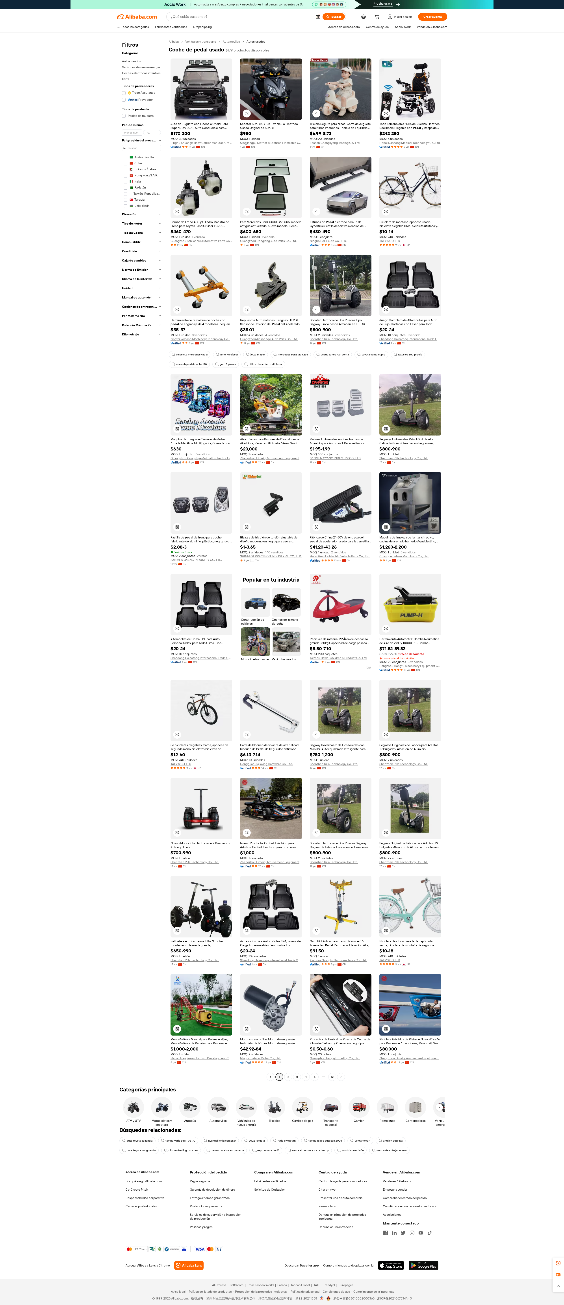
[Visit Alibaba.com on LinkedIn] (394, 1232)
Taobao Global (300, 1285)
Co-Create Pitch (137, 1189)
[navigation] (141, 560)
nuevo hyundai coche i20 (191, 364)
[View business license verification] (322, 1298)
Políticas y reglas (201, 1227)
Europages (346, 1285)
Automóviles (231, 41)
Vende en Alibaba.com (398, 1181)
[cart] (378, 17)
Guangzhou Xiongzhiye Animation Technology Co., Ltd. (201, 458)
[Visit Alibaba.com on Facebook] (385, 1232)
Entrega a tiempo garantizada (210, 1198)
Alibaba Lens (146, 1265)
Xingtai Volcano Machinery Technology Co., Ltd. (201, 339)
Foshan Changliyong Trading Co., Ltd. (335, 143)
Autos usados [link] (256, 41)
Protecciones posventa (206, 1206)
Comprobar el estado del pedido (405, 1198)
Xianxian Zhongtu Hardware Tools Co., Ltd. (338, 960)
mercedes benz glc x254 (293, 354)
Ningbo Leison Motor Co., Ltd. (260, 1058)
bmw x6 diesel (229, 354)
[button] (318, 16)
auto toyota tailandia (140, 1140)
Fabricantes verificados (270, 1181)
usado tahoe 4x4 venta (335, 354)
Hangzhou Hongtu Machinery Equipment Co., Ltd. (410, 666)
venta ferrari (362, 1140)
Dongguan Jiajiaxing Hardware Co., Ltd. (266, 764)
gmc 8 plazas (228, 364)
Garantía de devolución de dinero (212, 1189)
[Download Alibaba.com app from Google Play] (423, 1265)
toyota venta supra (373, 354)
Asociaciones (392, 1214)
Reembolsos (327, 1206)
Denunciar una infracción (336, 1227)
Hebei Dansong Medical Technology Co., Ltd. (409, 143)
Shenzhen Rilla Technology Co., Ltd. (334, 339)
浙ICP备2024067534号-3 (394, 1298)
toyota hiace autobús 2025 (325, 1140)
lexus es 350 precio (410, 354)
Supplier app (309, 1265)
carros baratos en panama (227, 1150)
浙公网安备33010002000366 (354, 1298)
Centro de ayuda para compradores (343, 1181)
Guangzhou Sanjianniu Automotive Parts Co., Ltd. (201, 241)
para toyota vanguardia (141, 1150)
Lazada (282, 1285)
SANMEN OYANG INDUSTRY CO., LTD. (335, 458)
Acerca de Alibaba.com (142, 1172)
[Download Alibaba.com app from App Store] (391, 1265)
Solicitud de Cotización (270, 1189)
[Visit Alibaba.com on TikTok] (429, 1232)
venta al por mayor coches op (310, 1150)
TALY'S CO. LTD (389, 241)
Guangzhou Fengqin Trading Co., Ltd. (335, 1058)
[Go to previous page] (271, 1077)
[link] (558, 1263)
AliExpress (219, 1285)
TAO (316, 1285)
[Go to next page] (341, 1077)
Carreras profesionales (141, 1206)
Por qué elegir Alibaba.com (144, 1181)
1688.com (236, 1285)
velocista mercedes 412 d (192, 354)
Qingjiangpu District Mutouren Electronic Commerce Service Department (271, 143)
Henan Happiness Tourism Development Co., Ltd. (201, 1058)
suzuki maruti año (353, 1150)
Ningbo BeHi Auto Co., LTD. (328, 241)
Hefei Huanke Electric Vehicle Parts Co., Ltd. (340, 556)
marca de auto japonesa (392, 1150)
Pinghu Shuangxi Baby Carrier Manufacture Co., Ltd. (201, 143)
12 (332, 1076)
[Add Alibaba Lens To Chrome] (189, 1265)
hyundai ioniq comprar (222, 1140)
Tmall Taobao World (260, 1285)
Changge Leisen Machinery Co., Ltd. (404, 556)
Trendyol (329, 1285)
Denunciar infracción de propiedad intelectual (342, 1216)
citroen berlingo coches (183, 1150)
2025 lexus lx (257, 1140)
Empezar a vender (395, 1189)
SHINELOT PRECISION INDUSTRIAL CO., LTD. (271, 556)
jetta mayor (257, 354)
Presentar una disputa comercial (341, 1198)
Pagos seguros (200, 1181)
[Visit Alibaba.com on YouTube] (420, 1232)
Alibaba (174, 41)
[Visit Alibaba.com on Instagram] (412, 1232)
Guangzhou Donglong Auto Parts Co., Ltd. (268, 241)
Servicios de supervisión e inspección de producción (215, 1216)
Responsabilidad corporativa (145, 1198)
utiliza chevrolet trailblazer (265, 364)
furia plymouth (287, 1140)
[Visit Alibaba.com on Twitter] (403, 1232)
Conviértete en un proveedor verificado (410, 1206)
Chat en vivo (327, 1189)
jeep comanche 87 (268, 1150)
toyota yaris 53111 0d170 (180, 1140)
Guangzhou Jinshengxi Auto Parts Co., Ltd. (269, 339)
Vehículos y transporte (200, 41)
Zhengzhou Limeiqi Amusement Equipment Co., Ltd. (271, 458)
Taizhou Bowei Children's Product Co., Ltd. (338, 658)
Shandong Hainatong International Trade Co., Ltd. (410, 339)
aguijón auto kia (393, 1140)
